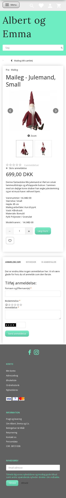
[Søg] (62, 47)
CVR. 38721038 (13, 446)
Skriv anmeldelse (17, 168)
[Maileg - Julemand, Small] (33, 110)
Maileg (14, 69)
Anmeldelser (13, 262)
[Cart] (58, 5)
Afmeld (24, 483)
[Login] (50, 5)
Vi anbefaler (48, 262)
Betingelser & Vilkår (15, 428)
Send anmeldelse (17, 333)
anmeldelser (31, 165)
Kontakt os (11, 437)
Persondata (11, 441)
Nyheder (31, 262)
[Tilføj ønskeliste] (10, 240)
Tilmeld (12, 483)
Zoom (34, 135)
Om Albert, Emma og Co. (17, 423)
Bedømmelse (12, 300)
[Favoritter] (41, 5)
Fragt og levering (14, 419)
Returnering (11, 432)
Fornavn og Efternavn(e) (17, 288)
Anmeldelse (11, 307)
